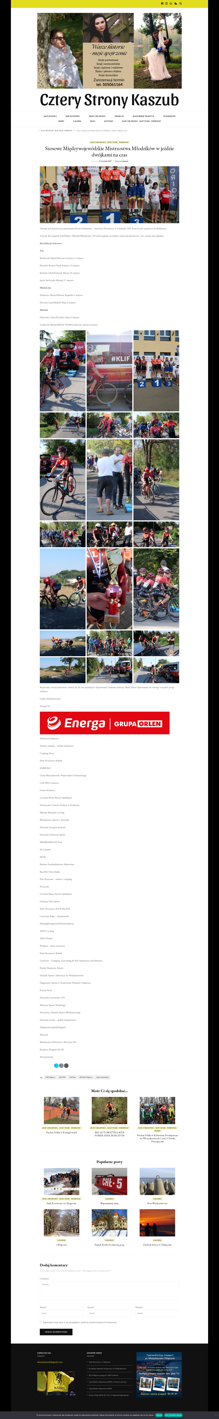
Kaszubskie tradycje (143, 116)
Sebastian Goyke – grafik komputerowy (58, 1020)
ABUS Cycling (47, 931)
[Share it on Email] (61, 1065)
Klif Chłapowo (50, 1077)
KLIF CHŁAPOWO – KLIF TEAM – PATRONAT (141, 121)
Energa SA (45, 706)
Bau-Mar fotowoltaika (50, 872)
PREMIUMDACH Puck (51, 842)
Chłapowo (61, 1244)
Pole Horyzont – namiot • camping (56, 879)
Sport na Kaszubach (102, 1077)
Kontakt (108, 121)
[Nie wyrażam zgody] (216, 1415)
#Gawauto (44, 886)
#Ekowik (44, 1034)
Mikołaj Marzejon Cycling (52, 812)
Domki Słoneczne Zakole (51, 968)
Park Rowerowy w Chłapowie (61, 1203)
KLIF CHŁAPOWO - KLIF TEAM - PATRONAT (109, 142)
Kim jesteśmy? (73, 116)
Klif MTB (62, 1077)
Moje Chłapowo (97, 116)
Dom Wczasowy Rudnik (51, 760)
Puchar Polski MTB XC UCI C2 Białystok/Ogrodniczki (109, 1395)
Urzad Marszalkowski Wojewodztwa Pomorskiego (63, 775)
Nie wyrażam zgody (173, 1415)
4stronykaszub (46, 1057)
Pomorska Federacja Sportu (52, 834)
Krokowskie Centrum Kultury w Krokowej (59, 805)
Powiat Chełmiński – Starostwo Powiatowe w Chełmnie (100, 228)
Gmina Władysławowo (50, 698)
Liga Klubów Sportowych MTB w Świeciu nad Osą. (107, 1382)
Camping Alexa (47, 753)
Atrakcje (119, 116)
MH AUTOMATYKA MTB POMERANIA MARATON (109, 1134)
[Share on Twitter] (56, 1065)
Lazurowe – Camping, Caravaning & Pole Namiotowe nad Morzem (71, 960)
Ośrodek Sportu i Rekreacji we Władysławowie (62, 975)
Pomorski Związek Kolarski (53, 827)
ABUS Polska (46, 938)
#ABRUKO (45, 768)
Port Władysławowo (157, 1203)
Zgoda (159, 1415)
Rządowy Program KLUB (52, 1049)
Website (139, 1307)
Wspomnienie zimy (109, 1203)
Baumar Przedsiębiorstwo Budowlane (57, 864)
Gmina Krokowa (47, 790)
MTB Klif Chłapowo (86, 1077)
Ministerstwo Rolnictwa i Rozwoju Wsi (58, 1042)
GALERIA (77, 121)
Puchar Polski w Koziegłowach (61, 1132)
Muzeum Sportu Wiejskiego (53, 1005)
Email (91, 1307)
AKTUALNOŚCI (50, 116)
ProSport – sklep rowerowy (52, 946)
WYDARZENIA (169, 116)
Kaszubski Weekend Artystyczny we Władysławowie (107, 1369)
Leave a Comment (121, 161)
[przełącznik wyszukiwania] (180, 3)
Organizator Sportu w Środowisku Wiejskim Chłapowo (65, 983)
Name (43, 1307)
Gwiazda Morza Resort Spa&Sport (56, 797)
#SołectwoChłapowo (49, 738)
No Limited (45, 849)
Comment (44, 1278)
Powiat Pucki (46, 990)
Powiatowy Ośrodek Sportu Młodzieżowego (60, 1012)
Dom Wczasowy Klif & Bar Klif (55, 909)
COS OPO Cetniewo (49, 783)
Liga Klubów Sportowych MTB (100, 1389)
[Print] (66, 1065)
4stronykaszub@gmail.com (49, 1362)
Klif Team (72, 1077)
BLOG (92, 121)
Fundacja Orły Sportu (50, 901)
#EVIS (43, 857)
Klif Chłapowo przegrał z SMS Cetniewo (103, 1375)
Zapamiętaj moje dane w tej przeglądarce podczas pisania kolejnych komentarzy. (80, 1322)
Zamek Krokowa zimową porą (109, 1244)
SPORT (61, 121)
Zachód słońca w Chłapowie (157, 1244)
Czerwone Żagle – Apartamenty (54, 916)
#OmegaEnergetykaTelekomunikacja (57, 923)
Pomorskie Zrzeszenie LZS (52, 997)
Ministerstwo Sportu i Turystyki (54, 820)
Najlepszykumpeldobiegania (53, 1027)
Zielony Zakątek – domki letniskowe (57, 746)
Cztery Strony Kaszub (109, 98)
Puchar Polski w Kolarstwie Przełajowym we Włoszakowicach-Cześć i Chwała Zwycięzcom (157, 1138)
